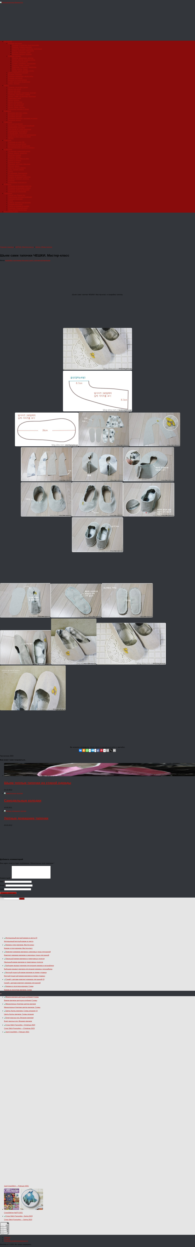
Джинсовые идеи (14, 98)
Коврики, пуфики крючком (22, 47)
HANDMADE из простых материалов (22, 135)
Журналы (7, 184)
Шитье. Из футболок (15, 105)
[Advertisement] (61, 23)
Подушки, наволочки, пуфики (19, 94)
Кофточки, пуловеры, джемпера (24, 67)
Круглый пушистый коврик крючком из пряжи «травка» (24, 976)
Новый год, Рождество (16, 195)
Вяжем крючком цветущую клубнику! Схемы (20, 1000)
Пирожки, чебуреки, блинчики (19, 164)
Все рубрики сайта (11, 212)
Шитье (6, 85)
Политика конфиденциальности (16, 1241)
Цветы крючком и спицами (18, 72)
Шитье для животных (16, 104)
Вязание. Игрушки (15, 74)
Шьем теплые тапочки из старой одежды (37, 783)
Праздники (8, 193)
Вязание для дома (15, 43)
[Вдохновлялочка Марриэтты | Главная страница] (11, 2)
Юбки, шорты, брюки (20, 69)
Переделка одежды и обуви (18, 109)
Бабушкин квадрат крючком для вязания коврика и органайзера (28, 969)
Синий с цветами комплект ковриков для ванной (22, 983)
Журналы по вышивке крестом (19, 186)
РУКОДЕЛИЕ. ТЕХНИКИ (17, 133)
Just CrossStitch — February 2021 (16, 1186)
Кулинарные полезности (17, 182)
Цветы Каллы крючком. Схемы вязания (19, 1014)
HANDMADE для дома (16, 127)
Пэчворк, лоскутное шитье (18, 87)
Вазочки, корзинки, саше (21, 52)
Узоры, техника (14, 83)
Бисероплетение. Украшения (19, 146)
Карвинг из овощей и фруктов (19, 177)
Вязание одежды (14, 56)
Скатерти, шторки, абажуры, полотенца (27, 49)
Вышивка (7, 111)
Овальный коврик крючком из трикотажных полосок (23, 962)
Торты (10, 171)
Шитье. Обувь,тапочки (16, 107)
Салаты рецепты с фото (17, 175)
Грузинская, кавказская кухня (19, 151)
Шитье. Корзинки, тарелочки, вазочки (22, 93)
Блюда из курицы (14, 160)
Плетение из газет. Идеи (17, 144)
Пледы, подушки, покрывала (23, 51)
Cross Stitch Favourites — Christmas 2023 (19, 1028)
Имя (2, 882)
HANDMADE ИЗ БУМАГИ (17, 131)
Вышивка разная (14, 120)
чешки (48, 260)
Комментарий (5, 878)
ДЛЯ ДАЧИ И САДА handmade (19, 129)
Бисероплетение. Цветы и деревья (21, 147)
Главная (7, 1237)
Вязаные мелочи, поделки (22, 54)
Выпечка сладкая (14, 155)
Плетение (7, 140)
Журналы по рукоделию (17, 191)
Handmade (8, 122)
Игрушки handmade (15, 124)
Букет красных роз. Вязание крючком (18, 1021)
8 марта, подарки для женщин (19, 202)
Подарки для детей (15, 204)
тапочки (43, 260)
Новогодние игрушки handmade (20, 197)
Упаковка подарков (15, 199)
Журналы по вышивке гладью (19, 188)
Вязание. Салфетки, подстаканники (25, 45)
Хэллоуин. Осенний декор (18, 208)
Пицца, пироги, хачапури (17, 153)
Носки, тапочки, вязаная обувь (23, 60)
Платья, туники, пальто (20, 65)
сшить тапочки (34, 260)
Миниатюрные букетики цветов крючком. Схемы (22, 1007)
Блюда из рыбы (14, 162)
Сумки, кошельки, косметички (19, 82)
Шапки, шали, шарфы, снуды (23, 71)
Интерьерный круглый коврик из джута (18, 941)
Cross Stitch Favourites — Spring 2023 (18, 1219)
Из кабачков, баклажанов (17, 173)
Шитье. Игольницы (15, 102)
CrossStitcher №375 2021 (13, 1213)
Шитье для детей (14, 89)
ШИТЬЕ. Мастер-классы (24, 247)
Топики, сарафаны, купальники (24, 63)
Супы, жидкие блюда (16, 169)
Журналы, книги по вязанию (18, 190)
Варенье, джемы (14, 157)
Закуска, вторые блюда (17, 168)
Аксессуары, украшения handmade (21, 126)
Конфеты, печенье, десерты (18, 179)
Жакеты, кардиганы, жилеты (22, 58)
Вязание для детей (15, 78)
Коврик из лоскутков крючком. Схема (18, 990)
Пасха (10, 201)
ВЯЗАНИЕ (8, 41)
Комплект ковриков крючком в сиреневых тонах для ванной (26, 955)
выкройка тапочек (12, 260)
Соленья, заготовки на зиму (18, 158)
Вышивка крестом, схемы (17, 113)
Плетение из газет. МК (16, 142)
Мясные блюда (13, 166)
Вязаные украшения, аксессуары (20, 76)
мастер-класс (24, 260)
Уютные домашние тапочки (26, 818)
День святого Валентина (17, 210)
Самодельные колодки (22, 800)
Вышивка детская (14, 116)
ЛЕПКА (11, 138)
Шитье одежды (13, 100)
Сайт (2, 889)
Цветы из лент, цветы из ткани (19, 137)
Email (2, 885)
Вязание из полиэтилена (17, 80)
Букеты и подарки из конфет (18, 206)
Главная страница (7, 247)
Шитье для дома (14, 91)
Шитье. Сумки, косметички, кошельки (22, 96)
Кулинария (8, 149)
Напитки (11, 180)
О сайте (7, 1239)
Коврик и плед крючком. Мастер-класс (18, 948)
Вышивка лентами (15, 115)
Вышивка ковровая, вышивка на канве (22, 118)
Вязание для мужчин (20, 62)
